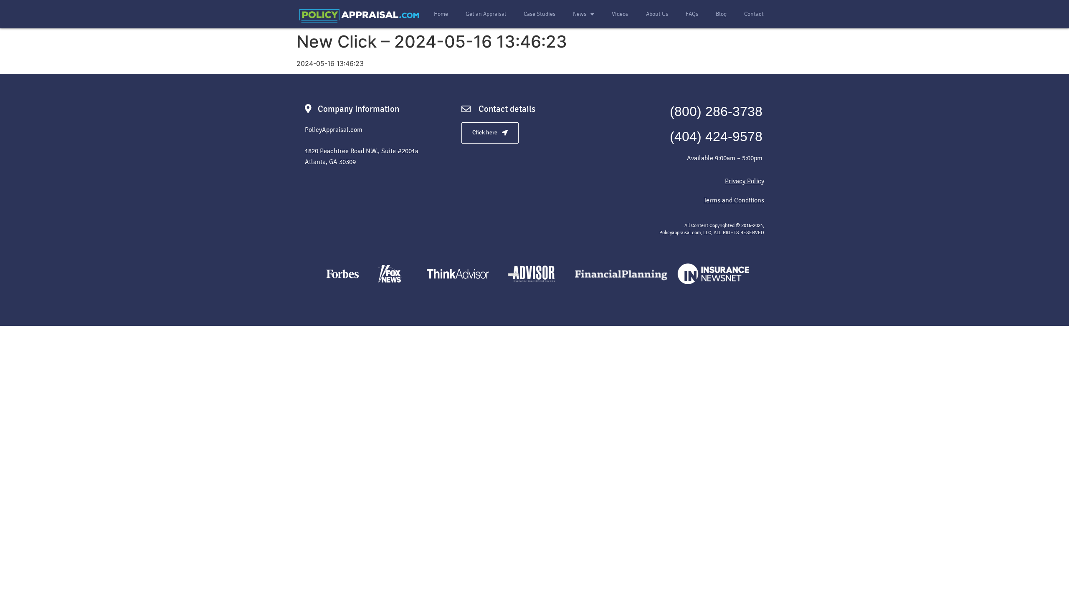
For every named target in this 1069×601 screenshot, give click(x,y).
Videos (620, 14)
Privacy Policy (744, 181)
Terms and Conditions (734, 200)
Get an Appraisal (486, 14)
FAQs (692, 14)
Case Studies (539, 14)
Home (441, 14)
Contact (754, 14)
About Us (657, 14)
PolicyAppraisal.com (333, 130)
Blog (721, 14)
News (579, 14)
